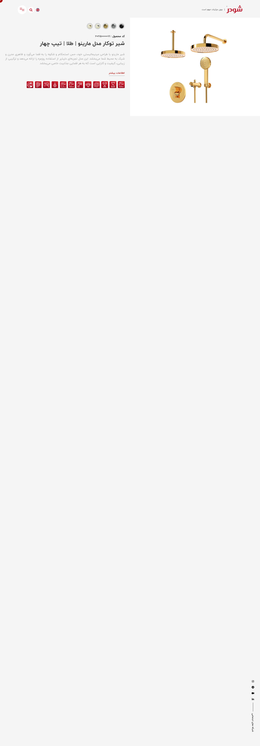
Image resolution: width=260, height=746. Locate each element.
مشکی (121, 26)
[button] (136, 24)
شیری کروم (98, 26)
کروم (113, 26)
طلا (105, 26)
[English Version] (38, 10)
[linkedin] (253, 699)
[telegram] (253, 687)
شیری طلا (90, 26)
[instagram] (253, 681)
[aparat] (253, 693)
